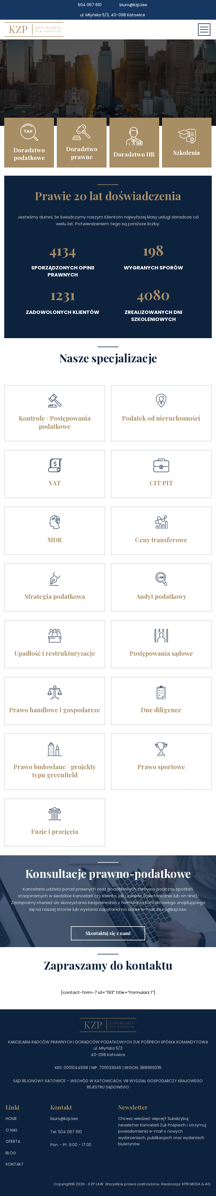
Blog (11, 1153)
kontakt (15, 1164)
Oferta (13, 1141)
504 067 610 (90, 5)
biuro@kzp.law (133, 5)
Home (11, 1118)
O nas (11, 1130)
